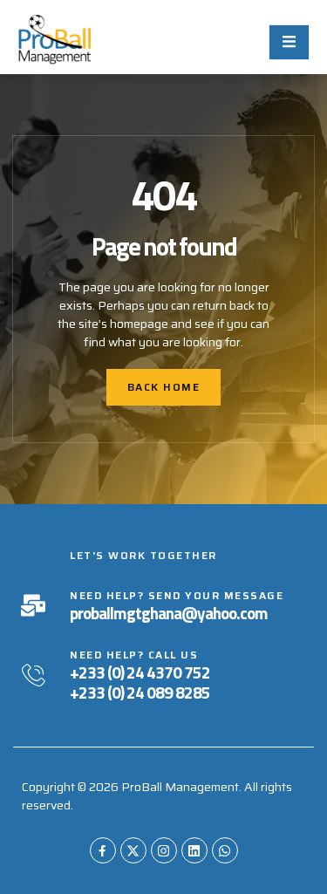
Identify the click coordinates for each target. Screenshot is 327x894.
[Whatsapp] (225, 850)
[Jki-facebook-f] (103, 850)
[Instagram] (164, 850)
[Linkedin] (194, 850)
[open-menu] (289, 42)
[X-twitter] (133, 850)
